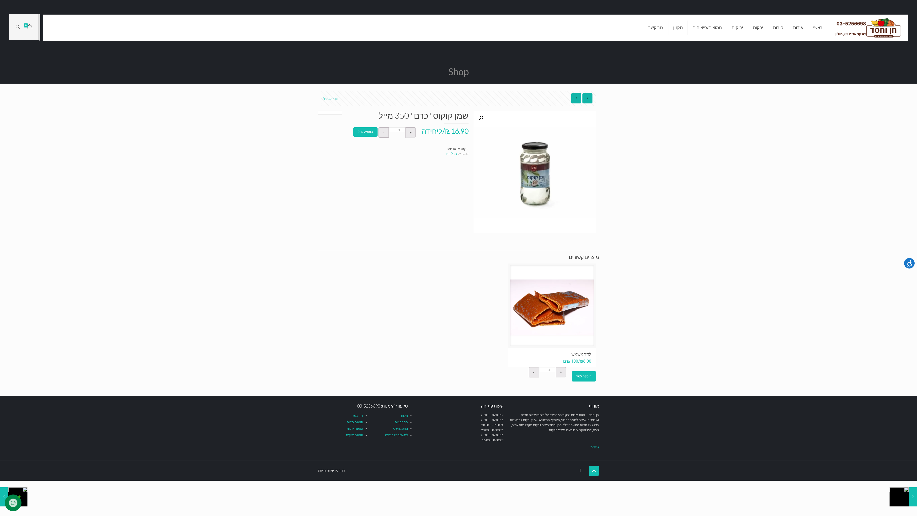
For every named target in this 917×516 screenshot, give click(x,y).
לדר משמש (581, 354)
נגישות (595, 447)
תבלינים (451, 154)
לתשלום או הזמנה (396, 435)
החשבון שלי (400, 428)
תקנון (404, 416)
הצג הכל (328, 99)
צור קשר (357, 416)
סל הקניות (401, 422)
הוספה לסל (365, 132)
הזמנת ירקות (355, 428)
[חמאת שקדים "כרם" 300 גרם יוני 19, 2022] (903, 496)
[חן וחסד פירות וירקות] (868, 28)
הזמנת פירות (355, 422)
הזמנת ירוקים (354, 435)
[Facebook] (580, 470)
